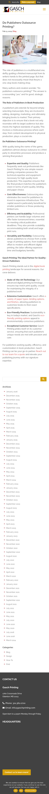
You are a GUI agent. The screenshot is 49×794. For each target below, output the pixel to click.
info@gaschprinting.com (23, 708)
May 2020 (10, 628)
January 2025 (11, 440)
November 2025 (13, 400)
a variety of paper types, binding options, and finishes (26, 299)
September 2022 (13, 552)
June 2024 (10, 468)
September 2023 (13, 504)
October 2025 (12, 404)
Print (8, 664)
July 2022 (10, 560)
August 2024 (11, 460)
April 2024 (10, 476)
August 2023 (11, 508)
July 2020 (10, 620)
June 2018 (10, 636)
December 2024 (12, 444)
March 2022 (11, 576)
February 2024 (12, 484)
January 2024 (11, 488)
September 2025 (13, 408)
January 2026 (12, 392)
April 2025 (10, 428)
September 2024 (13, 456)
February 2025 (12, 436)
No (21, 791)
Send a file (15, 2)
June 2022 (10, 564)
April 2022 (10, 572)
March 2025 (11, 432)
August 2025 (11, 412)
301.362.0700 (19, 703)
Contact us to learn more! (16, 772)
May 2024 (10, 472)
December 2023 (12, 492)
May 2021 (10, 616)
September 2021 (13, 600)
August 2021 (11, 604)
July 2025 (10, 416)
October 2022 (11, 548)
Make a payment (28, 2)
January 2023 (11, 536)
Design (9, 656)
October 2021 (11, 596)
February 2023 (12, 532)
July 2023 (10, 512)
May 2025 (10, 424)
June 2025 (10, 420)
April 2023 (10, 524)
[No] (46, 787)
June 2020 (10, 624)
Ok (16, 791)
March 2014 (11, 640)
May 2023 (10, 520)
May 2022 (10, 568)
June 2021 (10, 612)
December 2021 (12, 588)
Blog (38, 2)
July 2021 (10, 608)
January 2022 (11, 584)
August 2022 (11, 556)
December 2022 (12, 540)
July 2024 (10, 464)
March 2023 (11, 528)
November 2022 (13, 544)
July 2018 (10, 632)
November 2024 (13, 448)
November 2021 (12, 592)
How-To (9, 660)
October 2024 (12, 452)
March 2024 (11, 480)
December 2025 (12, 396)
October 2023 (12, 500)
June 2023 (10, 516)
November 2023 (13, 496)
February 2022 (12, 580)
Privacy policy (31, 791)
